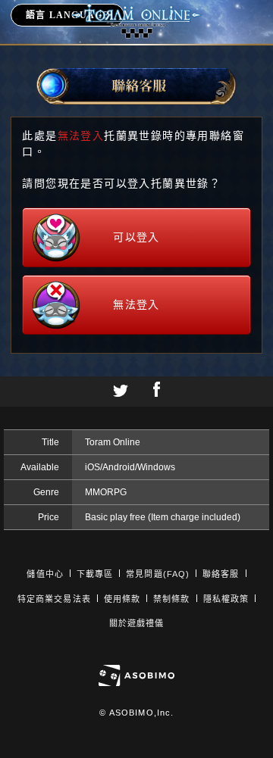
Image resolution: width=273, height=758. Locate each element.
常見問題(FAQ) (158, 574)
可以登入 (136, 237)
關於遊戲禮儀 (137, 623)
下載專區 (95, 574)
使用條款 (122, 599)
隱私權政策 (226, 599)
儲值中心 (45, 574)
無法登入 (136, 304)
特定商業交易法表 (54, 599)
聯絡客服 (220, 574)
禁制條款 (171, 599)
